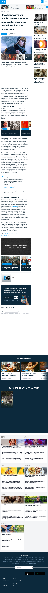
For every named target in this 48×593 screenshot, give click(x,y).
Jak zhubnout (6, 557)
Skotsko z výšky (5, 402)
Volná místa (5, 574)
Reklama (4, 576)
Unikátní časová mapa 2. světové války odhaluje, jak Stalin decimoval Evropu (10, 268)
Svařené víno (5, 561)
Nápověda (15, 583)
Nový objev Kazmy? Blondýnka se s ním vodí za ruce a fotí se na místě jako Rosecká (35, 517)
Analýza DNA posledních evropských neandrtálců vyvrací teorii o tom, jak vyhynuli (16, 7)
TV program (28, 557)
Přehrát (4, 401)
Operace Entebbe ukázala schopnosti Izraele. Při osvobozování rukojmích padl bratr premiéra (11, 482)
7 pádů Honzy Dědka (33, 559)
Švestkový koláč (32, 563)
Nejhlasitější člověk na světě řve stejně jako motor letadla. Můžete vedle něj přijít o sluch (41, 7)
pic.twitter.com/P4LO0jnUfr (9, 187)
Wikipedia (6, 234)
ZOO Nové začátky (17, 559)
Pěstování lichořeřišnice (31, 561)
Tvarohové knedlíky (16, 563)
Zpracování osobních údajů (17, 581)
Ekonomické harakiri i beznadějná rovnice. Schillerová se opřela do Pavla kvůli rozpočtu (11, 447)
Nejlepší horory (22, 557)
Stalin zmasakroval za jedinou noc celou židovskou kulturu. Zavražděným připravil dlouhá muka (10, 133)
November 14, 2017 (9, 192)
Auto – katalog (25, 559)
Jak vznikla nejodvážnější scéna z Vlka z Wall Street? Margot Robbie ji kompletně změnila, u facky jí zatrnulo (12, 517)
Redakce (15, 585)
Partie (39, 557)
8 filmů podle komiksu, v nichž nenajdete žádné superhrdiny (11, 511)
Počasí (43, 557)
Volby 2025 (40, 559)
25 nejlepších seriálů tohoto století (9, 504)
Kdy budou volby (8, 559)
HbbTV (4, 578)
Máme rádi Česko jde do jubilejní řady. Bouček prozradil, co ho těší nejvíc (34, 459)
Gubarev (20, 157)
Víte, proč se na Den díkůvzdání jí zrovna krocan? (9, 374)
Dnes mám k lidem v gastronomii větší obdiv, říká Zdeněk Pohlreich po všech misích (34, 453)
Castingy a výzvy (16, 576)
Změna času (34, 557)
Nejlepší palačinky (24, 563)
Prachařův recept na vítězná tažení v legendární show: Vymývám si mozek (34, 447)
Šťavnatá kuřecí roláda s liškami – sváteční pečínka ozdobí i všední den (35, 476)
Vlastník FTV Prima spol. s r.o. (7, 586)
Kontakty (15, 578)
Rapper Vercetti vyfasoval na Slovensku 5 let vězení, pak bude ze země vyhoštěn (35, 511)
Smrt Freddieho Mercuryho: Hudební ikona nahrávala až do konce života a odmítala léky (29, 374)
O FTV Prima (5, 572)
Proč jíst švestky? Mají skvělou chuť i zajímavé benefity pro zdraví (11, 533)
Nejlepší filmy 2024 (14, 557)
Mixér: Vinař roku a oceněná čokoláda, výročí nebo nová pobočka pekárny (35, 488)
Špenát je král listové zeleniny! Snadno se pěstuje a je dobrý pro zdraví (12, 546)
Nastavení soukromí (16, 588)
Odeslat (16, 297)
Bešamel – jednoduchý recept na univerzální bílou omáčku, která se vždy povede (35, 482)
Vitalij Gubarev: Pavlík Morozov (16, 234)
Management (15, 572)
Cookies (4, 583)
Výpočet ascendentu (40, 561)
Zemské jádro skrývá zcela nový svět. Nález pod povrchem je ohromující (40, 51)
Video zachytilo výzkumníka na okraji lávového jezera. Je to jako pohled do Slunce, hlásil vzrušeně (12, 488)
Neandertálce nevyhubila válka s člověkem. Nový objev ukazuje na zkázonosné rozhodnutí (39, 80)
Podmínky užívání (6, 580)
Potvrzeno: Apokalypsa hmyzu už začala (10, 475)
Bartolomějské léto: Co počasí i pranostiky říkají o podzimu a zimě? (12, 540)
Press (14, 574)
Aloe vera (23, 561)
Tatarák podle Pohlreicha (14, 561)
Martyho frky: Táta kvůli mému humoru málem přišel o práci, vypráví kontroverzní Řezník (35, 505)
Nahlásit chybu (5, 588)
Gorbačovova (15, 206)
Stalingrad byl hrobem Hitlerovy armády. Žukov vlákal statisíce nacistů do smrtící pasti (39, 65)
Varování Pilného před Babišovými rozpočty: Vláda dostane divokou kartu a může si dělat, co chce (12, 453)
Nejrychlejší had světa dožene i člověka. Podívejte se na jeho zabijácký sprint (40, 37)
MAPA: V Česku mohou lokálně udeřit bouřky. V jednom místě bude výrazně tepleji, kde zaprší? (11, 459)
